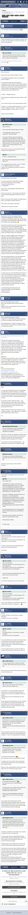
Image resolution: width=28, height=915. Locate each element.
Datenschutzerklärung (16, 912)
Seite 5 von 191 (14, 21)
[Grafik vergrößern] (20, 29)
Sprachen (9, 912)
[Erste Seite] (2, 21)
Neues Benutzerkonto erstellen (14, 887)
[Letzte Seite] (26, 21)
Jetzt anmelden (14, 896)
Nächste (22, 21)
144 (26, 901)
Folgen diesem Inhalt (13, 901)
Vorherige (5, 21)
